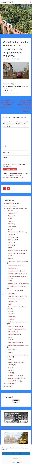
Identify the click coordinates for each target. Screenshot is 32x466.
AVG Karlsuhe (12, 213)
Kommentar (6, 126)
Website (5, 157)
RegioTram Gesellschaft (14, 326)
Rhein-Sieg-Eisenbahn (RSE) (16, 329)
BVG (9, 221)
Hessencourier (12, 268)
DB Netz (10, 242)
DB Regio (10, 245)
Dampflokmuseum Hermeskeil (16, 232)
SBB (9, 337)
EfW (9, 248)
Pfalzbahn (11, 314)
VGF (9, 367)
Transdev (10, 352)
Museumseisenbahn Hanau (15, 298)
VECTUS (10, 365)
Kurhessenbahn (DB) (13, 290)
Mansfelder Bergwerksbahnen (16, 296)
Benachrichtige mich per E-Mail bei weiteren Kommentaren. (15, 165)
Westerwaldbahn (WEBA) (15, 378)
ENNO (10, 256)
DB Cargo (10, 234)
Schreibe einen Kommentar (10, 93)
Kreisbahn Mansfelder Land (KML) (17, 286)
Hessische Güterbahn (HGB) (15, 271)
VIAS (9, 370)
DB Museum (11, 240)
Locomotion (11, 293)
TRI (9, 359)
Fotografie (8, 386)
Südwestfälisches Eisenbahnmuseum (18, 345)
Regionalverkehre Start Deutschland (18, 322)
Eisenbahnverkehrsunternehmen (15, 208)
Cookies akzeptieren (16, 453)
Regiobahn (11, 319)
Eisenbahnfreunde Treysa (15, 253)
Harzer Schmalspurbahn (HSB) (16, 265)
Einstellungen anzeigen (16, 462)
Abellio (10, 210)
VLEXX (10, 373)
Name (5, 146)
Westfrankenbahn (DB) (14, 381)
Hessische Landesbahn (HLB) (16, 273)
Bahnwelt (10, 216)
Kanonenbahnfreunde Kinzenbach (17, 283)
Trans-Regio (11, 349)
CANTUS (10, 224)
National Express (12, 301)
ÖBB (9, 304)
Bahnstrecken (9, 206)
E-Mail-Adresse (7, 152)
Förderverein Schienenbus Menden (18, 261)
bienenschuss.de (7, 2)
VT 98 (10, 90)
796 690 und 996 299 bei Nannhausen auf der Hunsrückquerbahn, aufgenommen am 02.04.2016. (7, 104)
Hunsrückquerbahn (13, 84)
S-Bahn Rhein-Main (13, 334)
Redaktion (16, 59)
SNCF (9, 339)
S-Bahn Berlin (12, 331)
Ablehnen (16, 458)
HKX (9, 281)
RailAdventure (12, 316)
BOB (9, 218)
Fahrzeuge (8, 383)
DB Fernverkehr (12, 237)
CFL (9, 229)
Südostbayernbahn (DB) (14, 342)
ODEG (10, 311)
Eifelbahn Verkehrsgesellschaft (16, 250)
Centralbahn (11, 226)
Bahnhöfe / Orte (10, 203)
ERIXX (10, 258)
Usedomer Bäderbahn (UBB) (16, 362)
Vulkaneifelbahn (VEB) (14, 375)
